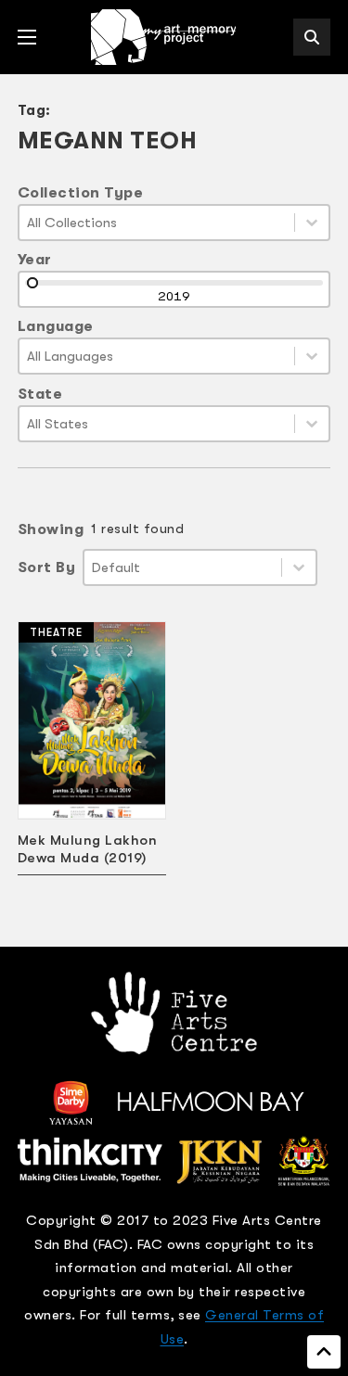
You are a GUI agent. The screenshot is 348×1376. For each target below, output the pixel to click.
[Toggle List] (312, 222)
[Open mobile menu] (27, 37)
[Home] (165, 37)
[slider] (32, 282)
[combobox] (157, 222)
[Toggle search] (311, 37)
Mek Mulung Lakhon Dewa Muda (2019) (88, 849)
